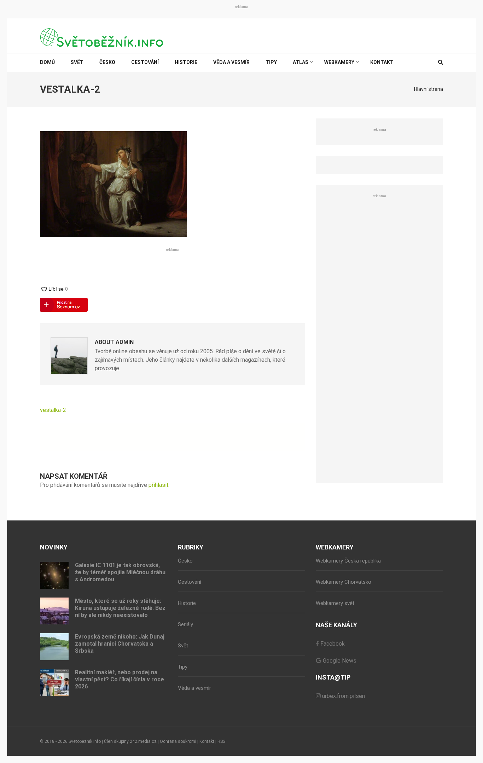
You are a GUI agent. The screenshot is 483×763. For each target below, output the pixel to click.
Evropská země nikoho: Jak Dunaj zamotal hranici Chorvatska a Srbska (119, 643)
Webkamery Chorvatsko (343, 582)
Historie (186, 62)
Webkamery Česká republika (348, 561)
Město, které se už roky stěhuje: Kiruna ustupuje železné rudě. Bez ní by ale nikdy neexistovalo (120, 608)
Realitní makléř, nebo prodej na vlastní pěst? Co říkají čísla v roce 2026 (119, 679)
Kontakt (382, 62)
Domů (47, 62)
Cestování (145, 62)
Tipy (271, 62)
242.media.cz (143, 741)
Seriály (185, 624)
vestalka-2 (53, 410)
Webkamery (339, 62)
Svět (77, 62)
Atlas (300, 62)
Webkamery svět (335, 603)
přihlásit (158, 485)
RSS (221, 741)
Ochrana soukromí (178, 741)
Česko (107, 62)
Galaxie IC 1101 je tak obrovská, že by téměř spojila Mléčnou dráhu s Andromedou (120, 572)
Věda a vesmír (231, 62)
